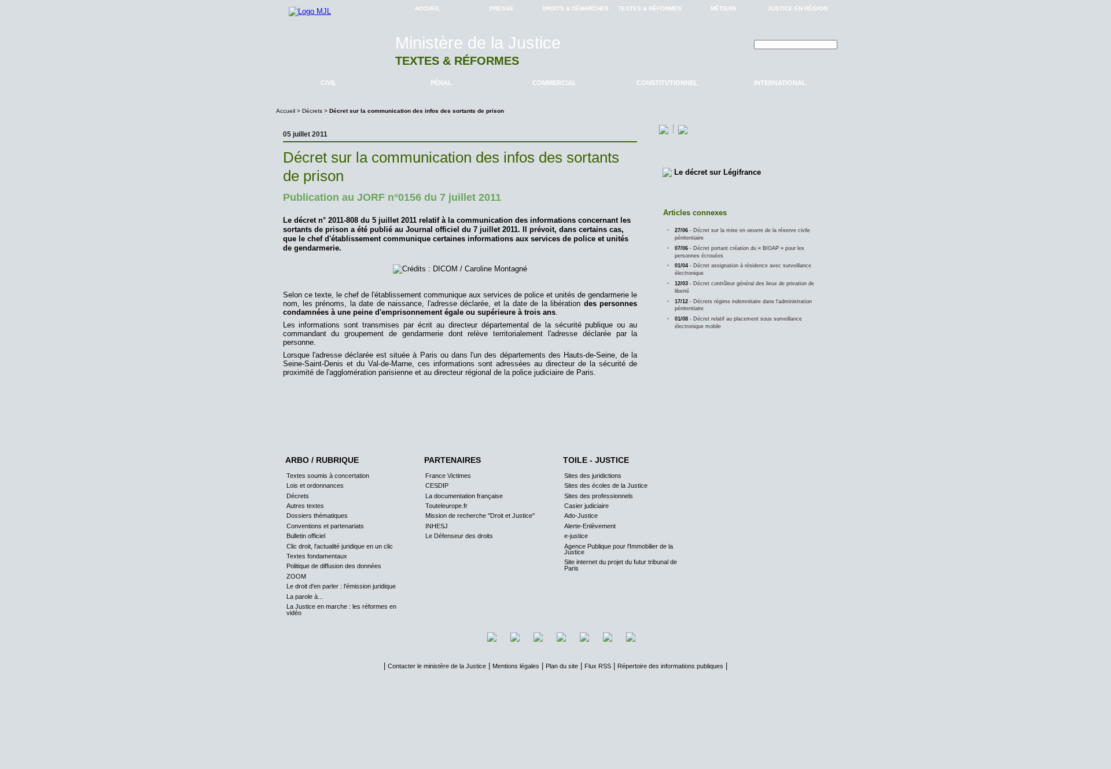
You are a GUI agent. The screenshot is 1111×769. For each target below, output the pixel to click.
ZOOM (296, 576)
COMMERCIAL (554, 82)
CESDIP (436, 485)
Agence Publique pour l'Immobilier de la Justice (618, 549)
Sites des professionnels (598, 495)
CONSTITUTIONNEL (667, 82)
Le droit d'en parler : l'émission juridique (341, 586)
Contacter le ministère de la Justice (437, 666)
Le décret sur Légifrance (717, 172)
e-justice (576, 535)
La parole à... (304, 596)
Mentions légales (515, 666)
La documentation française (464, 495)
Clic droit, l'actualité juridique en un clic (339, 546)
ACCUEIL (427, 8)
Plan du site (562, 666)
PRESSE (502, 8)
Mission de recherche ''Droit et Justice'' (480, 515)
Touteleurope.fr (446, 505)
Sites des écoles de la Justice (606, 485)
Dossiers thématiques (317, 515)
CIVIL (329, 82)
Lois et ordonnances (315, 485)
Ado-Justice (581, 515)
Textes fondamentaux (316, 556)
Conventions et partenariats (325, 526)
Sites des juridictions (592, 475)
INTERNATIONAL (780, 82)
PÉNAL (441, 82)
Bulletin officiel (305, 535)
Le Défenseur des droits (459, 535)
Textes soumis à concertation (327, 475)
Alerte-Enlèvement (590, 526)
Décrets (312, 111)
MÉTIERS (724, 8)
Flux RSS (597, 666)
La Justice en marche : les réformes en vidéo (341, 609)
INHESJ (436, 526)
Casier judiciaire (586, 505)
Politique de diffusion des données (333, 565)
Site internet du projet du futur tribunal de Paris (620, 564)
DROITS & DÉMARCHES (575, 8)
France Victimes (448, 475)
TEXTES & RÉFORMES (650, 8)
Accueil (286, 111)
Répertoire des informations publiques (670, 666)
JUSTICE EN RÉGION (797, 8)
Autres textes (305, 505)
